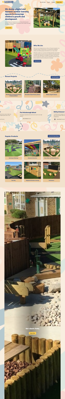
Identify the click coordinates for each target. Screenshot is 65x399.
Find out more (37, 61)
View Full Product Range (54, 136)
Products (53, 2)
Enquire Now (59, 2)
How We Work (43, 2)
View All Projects (55, 77)
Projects (48, 2)
